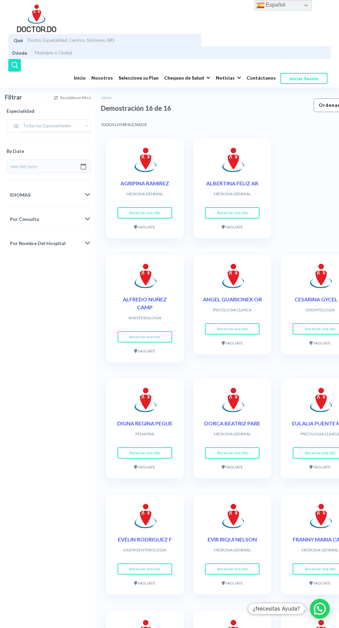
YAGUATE (146, 226)
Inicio (80, 78)
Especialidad (20, 111)
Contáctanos (261, 78)
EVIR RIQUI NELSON (232, 539)
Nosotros (102, 78)
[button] (320, 609)
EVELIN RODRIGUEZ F (145, 539)
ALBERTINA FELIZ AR (232, 183)
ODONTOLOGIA (320, 309)
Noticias (225, 78)
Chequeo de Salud (184, 78)
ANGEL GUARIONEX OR (232, 299)
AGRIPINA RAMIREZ (145, 183)
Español (275, 5)
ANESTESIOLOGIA (144, 317)
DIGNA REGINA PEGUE (144, 423)
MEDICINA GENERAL (144, 193)
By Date (15, 151)
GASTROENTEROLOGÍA (144, 549)
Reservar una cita (144, 212)
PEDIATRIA (144, 433)
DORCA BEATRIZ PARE (232, 423)
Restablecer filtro (75, 97)
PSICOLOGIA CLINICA (232, 309)
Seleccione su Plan (139, 78)
